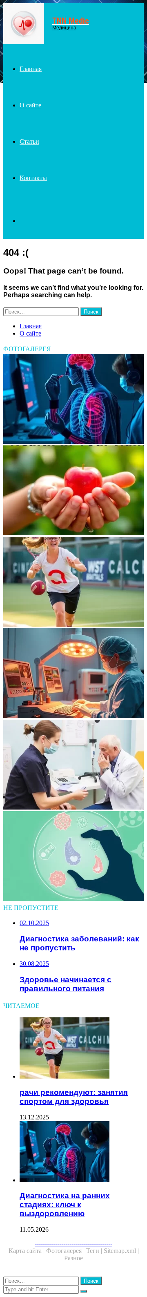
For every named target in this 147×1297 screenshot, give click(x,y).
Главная (31, 68)
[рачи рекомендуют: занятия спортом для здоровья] (73, 582)
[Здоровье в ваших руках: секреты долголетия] (73, 491)
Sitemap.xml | (121, 1250)
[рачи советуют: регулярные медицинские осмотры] (73, 765)
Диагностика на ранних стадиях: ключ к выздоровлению (65, 1204)
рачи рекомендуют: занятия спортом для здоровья (74, 1097)
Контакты (33, 177)
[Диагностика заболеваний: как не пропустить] (73, 857)
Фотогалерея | (66, 1250)
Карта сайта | (27, 1250)
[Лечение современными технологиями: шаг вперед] (73, 674)
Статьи (29, 141)
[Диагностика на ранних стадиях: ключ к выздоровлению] (73, 399)
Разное (73, 1258)
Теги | (95, 1250)
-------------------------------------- (73, 1243)
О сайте (30, 105)
